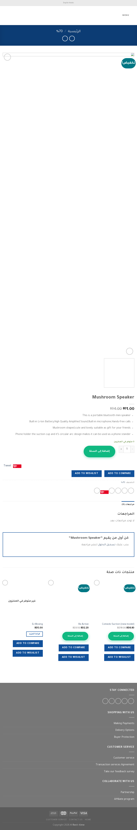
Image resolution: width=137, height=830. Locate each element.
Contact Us (75, 820)
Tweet (7, 466)
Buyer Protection (124, 737)
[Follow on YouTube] (105, 701)
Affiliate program (124, 799)
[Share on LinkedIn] (97, 491)
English (66, 3)
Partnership (127, 792)
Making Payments (124, 723)
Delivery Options (124, 730)
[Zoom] (129, 351)
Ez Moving (37, 624)
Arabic (71, 3)
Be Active (83, 624)
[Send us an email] (112, 701)
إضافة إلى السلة (99, 451)
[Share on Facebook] (125, 491)
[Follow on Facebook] (131, 701)
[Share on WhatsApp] (131, 491)
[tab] (128, 504)
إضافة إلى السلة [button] (121, 636)
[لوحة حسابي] (10, 16)
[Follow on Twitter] (118, 701)
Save (102, 492)
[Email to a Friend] (112, 491)
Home (88, 820)
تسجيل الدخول (106, 544)
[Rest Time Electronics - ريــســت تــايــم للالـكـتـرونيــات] (68, 15)
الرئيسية (74, 31)
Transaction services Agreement (115, 765)
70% (59, 31)
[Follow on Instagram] (125, 701)
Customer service (123, 758)
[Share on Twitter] (118, 491)
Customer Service (56, 820)
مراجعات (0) (128, 505)
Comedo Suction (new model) (118, 624)
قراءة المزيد (34, 634)
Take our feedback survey (119, 771)
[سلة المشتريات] (4, 16)
